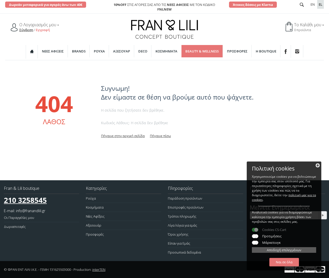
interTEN (98, 269)
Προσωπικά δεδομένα (184, 252)
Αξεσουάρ (121, 51)
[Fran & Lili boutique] (164, 28)
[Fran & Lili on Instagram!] (297, 51)
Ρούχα (99, 51)
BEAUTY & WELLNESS (202, 51)
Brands (79, 51)
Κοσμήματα (166, 51)
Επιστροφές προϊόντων (185, 207)
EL (320, 4)
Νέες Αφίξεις (95, 216)
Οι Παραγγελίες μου (19, 217)
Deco (142, 51)
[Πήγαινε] (322, 215)
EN (312, 4)
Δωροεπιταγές (15, 226)
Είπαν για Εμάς (179, 243)
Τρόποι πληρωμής (182, 216)
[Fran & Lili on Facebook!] (286, 51)
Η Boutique (266, 51)
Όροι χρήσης (178, 234)
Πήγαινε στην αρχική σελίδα (123, 135)
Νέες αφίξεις (53, 51)
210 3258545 (25, 200)
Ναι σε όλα (284, 262)
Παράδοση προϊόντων (185, 198)
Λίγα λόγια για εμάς (182, 225)
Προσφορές (237, 51)
